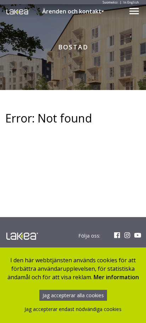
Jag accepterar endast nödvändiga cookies (73, 309)
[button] (102, 11)
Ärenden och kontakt (71, 11)
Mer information (116, 277)
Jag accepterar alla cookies (73, 295)
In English (131, 2)
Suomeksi (110, 2)
